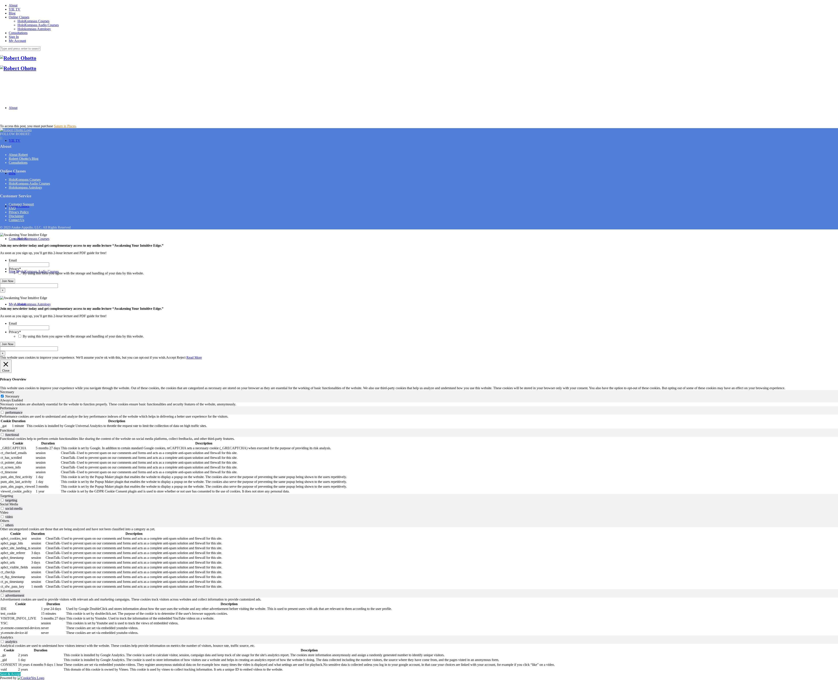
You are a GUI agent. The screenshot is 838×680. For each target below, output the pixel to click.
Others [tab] (4, 521)
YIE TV (14, 9)
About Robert (18, 155)
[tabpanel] (419, 404)
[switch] (2, 412)
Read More (194, 357)
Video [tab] (4, 512)
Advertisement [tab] (10, 591)
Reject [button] (181, 357)
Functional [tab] (7, 430)
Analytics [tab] (6, 637)
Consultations (18, 33)
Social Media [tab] (9, 504)
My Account (17, 41)
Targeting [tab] (6, 496)
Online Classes (19, 17)
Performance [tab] (8, 408)
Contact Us (16, 220)
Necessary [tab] (7, 392)
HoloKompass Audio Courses (38, 25)
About (13, 5)
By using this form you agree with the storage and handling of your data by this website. (83, 273)
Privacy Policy (19, 212)
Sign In (14, 37)
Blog (12, 13)
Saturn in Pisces (65, 126)
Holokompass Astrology (34, 29)
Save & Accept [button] (10, 674)
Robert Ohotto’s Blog (23, 158)
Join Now (7, 281)
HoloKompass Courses (33, 21)
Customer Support (21, 204)
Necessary (12, 396)
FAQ (12, 208)
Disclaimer (16, 216)
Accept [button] (171, 357)
